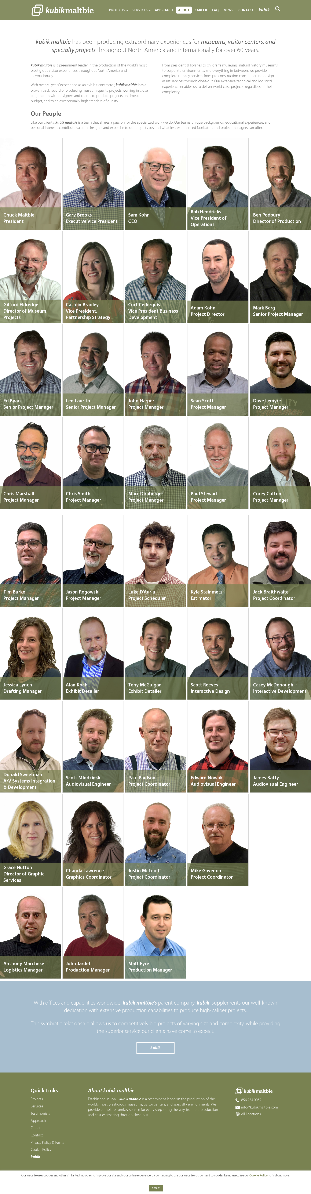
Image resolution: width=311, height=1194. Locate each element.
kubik (264, 10)
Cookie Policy (41, 1150)
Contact (246, 10)
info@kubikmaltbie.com (259, 1107)
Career (201, 10)
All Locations (251, 1114)
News (228, 10)
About (184, 10)
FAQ (215, 10)
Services (140, 10)
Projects (117, 10)
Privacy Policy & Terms (47, 1142)
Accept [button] (156, 1188)
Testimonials (40, 1114)
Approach (164, 10)
